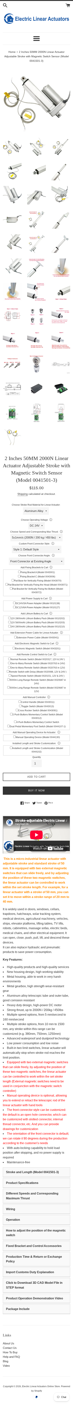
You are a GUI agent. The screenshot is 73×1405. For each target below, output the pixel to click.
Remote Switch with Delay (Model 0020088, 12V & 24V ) (37, 672)
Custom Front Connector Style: (34, 543)
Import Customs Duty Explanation (30, 1272)
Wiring (10, 1209)
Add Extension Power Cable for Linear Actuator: (34, 632)
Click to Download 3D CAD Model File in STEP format (34, 1285)
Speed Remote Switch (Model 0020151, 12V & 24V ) (37, 676)
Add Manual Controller (34, 697)
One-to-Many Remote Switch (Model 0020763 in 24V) (37, 663)
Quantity (36, 757)
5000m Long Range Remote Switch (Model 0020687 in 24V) (38, 682)
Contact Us (10, 1347)
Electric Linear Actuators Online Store (41, 1386)
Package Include (18, 1309)
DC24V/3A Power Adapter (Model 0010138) (38, 603)
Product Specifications (22, 1182)
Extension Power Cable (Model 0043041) (38, 637)
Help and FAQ (11, 1356)
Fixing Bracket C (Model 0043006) (37, 576)
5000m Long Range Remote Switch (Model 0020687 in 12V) (38, 690)
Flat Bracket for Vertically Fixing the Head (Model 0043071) (38, 584)
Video (6, 1365)
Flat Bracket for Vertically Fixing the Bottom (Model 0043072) (37, 591)
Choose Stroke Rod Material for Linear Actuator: (36, 505)
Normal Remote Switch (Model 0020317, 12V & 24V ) (38, 659)
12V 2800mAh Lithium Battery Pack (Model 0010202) (38, 618)
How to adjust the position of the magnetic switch (36, 1233)
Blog (5, 1361)
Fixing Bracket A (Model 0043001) (38, 572)
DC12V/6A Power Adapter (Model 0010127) (38, 607)
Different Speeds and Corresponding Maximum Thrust (32, 1196)
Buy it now (36, 790)
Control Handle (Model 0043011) (37, 702)
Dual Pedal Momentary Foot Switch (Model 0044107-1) (38, 726)
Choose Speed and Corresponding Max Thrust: (34, 532)
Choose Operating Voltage (34, 520)
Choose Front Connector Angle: (34, 555)
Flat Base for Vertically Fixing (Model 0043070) (37, 580)
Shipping (22, 493)
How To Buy (10, 1352)
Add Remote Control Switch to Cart (34, 654)
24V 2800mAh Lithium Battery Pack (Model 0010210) (38, 626)
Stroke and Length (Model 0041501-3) (32, 1172)
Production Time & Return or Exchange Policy (34, 1259)
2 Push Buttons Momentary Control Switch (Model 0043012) (38, 716)
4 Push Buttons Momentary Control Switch (37, 722)
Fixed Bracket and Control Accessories (34, 1246)
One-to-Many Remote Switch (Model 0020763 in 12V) (37, 667)
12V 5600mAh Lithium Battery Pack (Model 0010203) (38, 622)
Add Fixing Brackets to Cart (34, 567)
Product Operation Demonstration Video (34, 1298)
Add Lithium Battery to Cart (34, 613)
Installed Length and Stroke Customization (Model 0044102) (37, 750)
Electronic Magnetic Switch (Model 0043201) (37, 648)
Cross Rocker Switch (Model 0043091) (37, 710)
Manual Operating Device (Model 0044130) (38, 737)
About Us (8, 1343)
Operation (13, 1219)
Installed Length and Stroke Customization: (34, 743)
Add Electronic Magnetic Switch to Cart (34, 643)
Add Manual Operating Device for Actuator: (34, 732)
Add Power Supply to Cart (34, 598)
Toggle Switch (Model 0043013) (38, 706)
